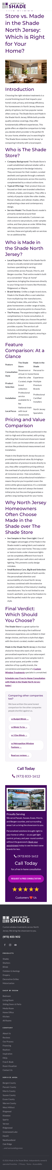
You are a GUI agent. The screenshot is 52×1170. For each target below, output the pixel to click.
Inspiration (7, 1054)
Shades (6, 959)
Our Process (8, 1041)
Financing (7, 1045)
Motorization (8, 983)
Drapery (6, 975)
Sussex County (9, 1095)
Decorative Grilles (11, 979)
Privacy (22, 1164)
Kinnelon (6, 1115)
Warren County (9, 1103)
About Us (7, 1033)
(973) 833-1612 (28, 776)
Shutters (6, 963)
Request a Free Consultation (26, 879)
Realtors (6, 1050)
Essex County (9, 1099)
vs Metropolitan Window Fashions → (22, 745)
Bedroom (7, 996)
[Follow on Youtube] (15, 945)
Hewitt (6, 1136)
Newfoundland (9, 1140)
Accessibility (37, 1164)
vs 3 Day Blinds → (19, 735)
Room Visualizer (10, 1066)
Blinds (5, 967)
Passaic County (9, 1087)
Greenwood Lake (10, 1132)
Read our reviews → (20, 755)
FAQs (5, 1058)
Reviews (6, 1037)
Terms (29, 1164)
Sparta (6, 1119)
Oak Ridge (7, 1144)
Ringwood (7, 1111)
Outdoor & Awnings (11, 971)
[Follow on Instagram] (10, 945)
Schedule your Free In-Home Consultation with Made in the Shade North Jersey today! (25, 682)
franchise (13, 1164)
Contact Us (8, 1070)
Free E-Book (8, 1062)
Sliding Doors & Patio (12, 1004)
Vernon (6, 1124)
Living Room (8, 1000)
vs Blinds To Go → (19, 727)
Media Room (8, 1008)
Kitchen (6, 1016)
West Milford (8, 1107)
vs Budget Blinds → (20, 719)
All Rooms (7, 1020)
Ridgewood (7, 1128)
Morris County (9, 1091)
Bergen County (9, 1083)
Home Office (8, 1012)
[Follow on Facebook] (5, 945)
